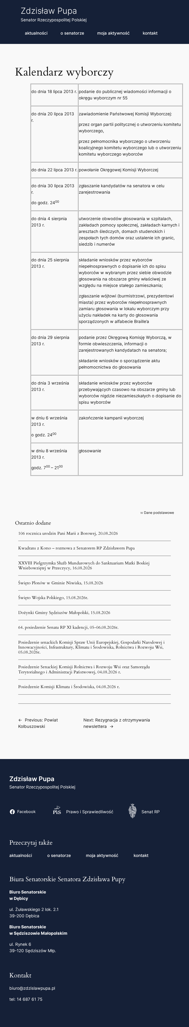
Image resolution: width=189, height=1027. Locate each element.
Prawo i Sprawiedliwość (89, 811)
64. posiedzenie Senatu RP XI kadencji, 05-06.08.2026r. (68, 627)
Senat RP (151, 811)
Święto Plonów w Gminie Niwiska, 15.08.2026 (60, 583)
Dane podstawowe (159, 512)
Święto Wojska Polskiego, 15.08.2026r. (53, 597)
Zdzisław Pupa (49, 11)
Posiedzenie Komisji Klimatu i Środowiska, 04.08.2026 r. (69, 686)
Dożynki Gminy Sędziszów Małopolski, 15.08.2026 (64, 612)
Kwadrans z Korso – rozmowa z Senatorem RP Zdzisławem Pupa (76, 548)
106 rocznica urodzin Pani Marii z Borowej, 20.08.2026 (68, 533)
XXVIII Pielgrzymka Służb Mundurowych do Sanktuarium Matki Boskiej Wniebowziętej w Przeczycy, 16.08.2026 (84, 566)
